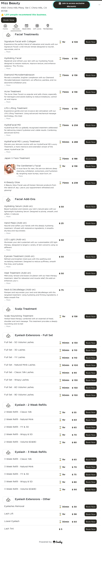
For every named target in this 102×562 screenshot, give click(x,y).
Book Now (8, 20)
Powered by (45, 541)
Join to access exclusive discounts (73, 5)
